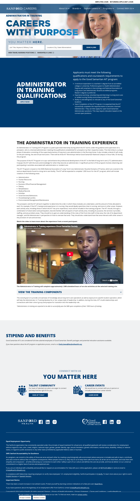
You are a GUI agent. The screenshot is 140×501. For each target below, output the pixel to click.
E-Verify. (100, 474)
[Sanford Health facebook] (41, 422)
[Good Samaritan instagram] (118, 421)
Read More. (99, 484)
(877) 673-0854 (106, 468)
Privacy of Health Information (63, 491)
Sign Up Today (38, 395)
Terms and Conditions (98, 491)
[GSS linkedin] (112, 422)
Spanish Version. (25, 476)
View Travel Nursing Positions (21, 53)
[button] (70, 292)
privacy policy (83, 494)
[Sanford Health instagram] (54, 421)
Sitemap (47, 491)
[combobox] (26, 47)
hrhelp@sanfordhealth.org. (15, 470)
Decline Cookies (39, 498)
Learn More (93, 395)
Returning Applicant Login (121, 2)
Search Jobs (91, 47)
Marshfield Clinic (44, 53)
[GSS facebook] (105, 422)
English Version (12, 476)
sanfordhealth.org (114, 491)
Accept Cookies (25, 498)
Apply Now (24, 102)
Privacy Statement (81, 491)
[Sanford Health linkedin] (48, 422)
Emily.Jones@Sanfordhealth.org (70, 344)
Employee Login (101, 2)
